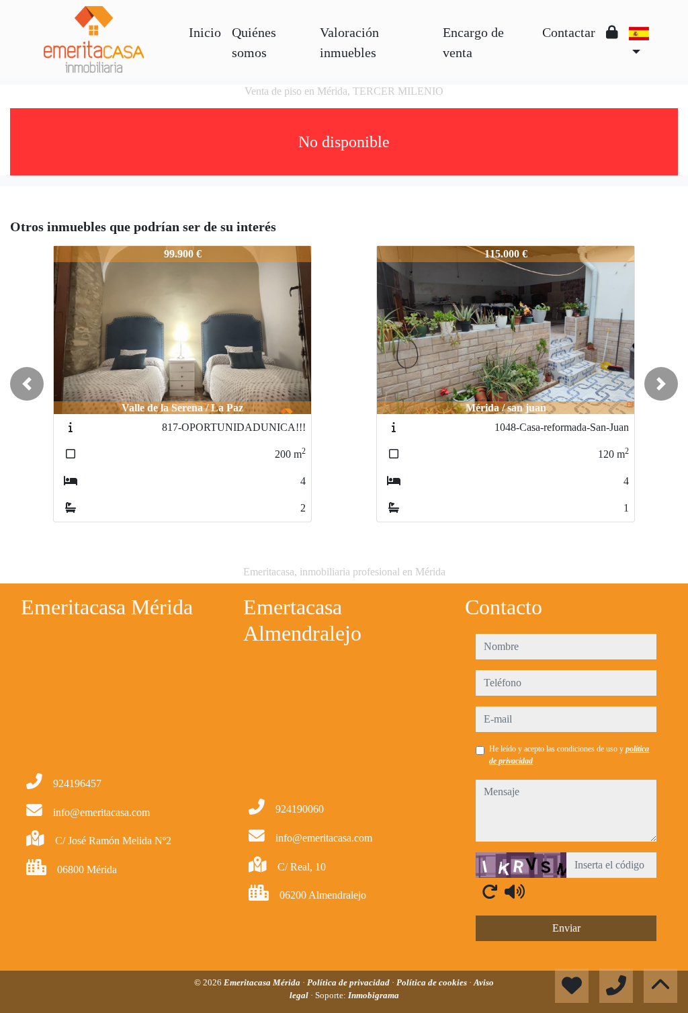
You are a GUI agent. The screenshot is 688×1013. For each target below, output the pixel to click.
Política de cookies (432, 982)
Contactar (568, 32)
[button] (27, 384)
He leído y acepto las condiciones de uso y (569, 755)
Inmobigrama (373, 995)
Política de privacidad (349, 982)
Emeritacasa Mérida (263, 982)
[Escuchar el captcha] (514, 891)
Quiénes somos (254, 42)
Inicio (205, 32)
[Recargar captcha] (490, 891)
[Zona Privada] (612, 32)
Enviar (566, 928)
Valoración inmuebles (349, 42)
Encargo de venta (473, 42)
